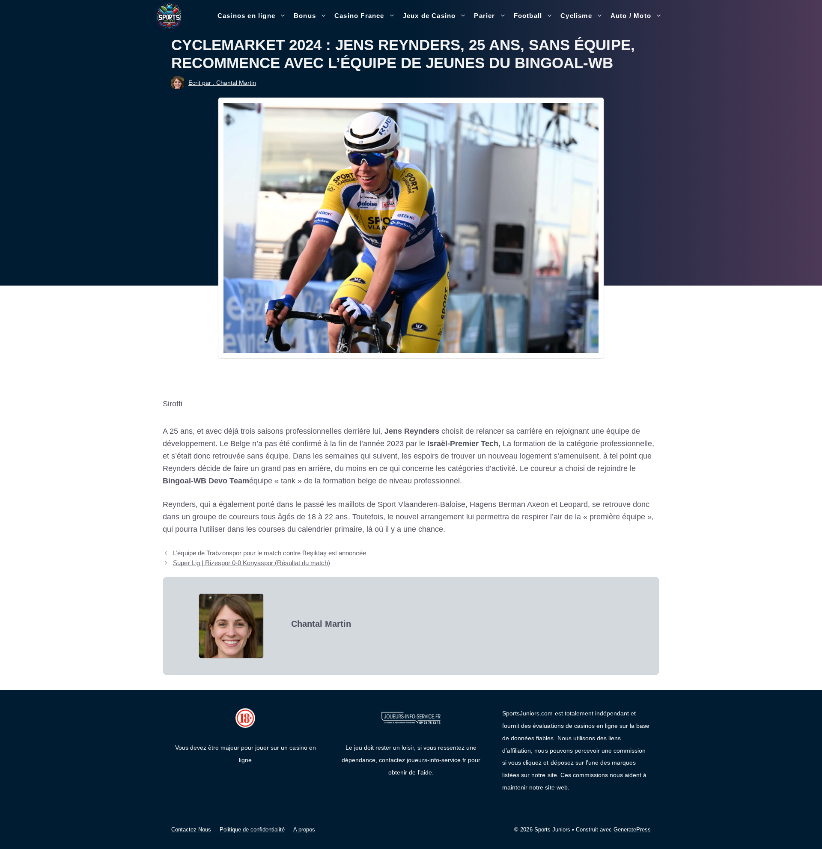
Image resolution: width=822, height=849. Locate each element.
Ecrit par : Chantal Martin (222, 82)
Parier (484, 15)
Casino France (359, 15)
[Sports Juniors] (169, 15)
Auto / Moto (631, 15)
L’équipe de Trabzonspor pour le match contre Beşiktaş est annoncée (269, 553)
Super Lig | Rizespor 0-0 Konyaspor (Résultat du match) (251, 562)
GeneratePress (632, 829)
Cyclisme (576, 15)
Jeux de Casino (429, 15)
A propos (304, 829)
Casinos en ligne (246, 15)
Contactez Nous (191, 829)
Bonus (305, 15)
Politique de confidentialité (252, 829)
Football (528, 15)
